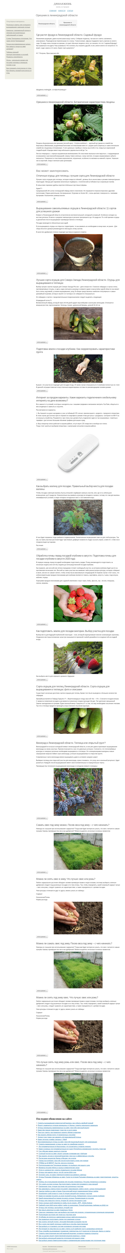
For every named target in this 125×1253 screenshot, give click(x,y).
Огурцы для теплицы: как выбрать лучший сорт (56, 1207)
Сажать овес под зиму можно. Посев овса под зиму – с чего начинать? (72, 824)
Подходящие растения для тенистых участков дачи (57, 1214)
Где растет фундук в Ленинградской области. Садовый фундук (68, 34)
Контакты (45, 1246)
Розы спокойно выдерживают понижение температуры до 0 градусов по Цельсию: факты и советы (74, 1231)
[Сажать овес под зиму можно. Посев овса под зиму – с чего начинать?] (78, 851)
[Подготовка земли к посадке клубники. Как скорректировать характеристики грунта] (78, 368)
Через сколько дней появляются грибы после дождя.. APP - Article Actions (65, 1203)
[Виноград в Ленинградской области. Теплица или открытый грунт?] (78, 792)
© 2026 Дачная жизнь (12, 1246)
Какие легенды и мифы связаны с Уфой (52, 1139)
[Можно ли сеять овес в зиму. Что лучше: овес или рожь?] (78, 918)
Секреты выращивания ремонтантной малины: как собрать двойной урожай (65, 1123)
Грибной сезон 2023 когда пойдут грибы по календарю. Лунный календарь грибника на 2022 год (73, 1205)
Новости (61, 10)
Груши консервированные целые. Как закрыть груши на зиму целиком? (18, 46)
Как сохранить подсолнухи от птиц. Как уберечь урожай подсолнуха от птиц (19, 70)
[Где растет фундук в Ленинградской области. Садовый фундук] (78, 70)
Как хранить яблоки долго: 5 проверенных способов (56, 1135)
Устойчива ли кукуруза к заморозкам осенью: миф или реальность (62, 1217)
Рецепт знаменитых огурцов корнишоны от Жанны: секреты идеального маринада (68, 1125)
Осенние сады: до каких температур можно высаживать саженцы (62, 1175)
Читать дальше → (42, 95)
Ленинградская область (46, 24)
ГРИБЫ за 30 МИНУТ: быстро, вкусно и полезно (56, 1163)
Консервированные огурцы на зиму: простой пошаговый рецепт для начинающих (67, 1142)
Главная (52, 10)
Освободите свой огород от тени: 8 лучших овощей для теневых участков (65, 1193)
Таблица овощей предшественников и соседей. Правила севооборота (17, 54)
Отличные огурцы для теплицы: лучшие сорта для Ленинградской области (75, 175)
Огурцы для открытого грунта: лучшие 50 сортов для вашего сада (62, 1200)
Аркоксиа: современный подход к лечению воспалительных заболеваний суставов (18, 33)
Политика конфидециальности (50, 1248)
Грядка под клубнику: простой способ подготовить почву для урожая (63, 1160)
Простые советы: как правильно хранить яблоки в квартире (59, 1132)
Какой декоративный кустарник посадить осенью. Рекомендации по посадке (66, 1198)
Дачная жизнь (62, 3)
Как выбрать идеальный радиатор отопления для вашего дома (61, 1238)
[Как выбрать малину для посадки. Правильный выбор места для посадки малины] (78, 517)
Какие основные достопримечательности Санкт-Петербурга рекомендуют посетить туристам (72, 1149)
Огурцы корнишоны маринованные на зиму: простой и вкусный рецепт (63, 1128)
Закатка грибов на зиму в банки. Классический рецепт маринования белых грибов (68, 1191)
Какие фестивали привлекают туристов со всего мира (57, 1130)
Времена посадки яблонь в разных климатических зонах (59, 1167)
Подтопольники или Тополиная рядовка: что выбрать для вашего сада (64, 1165)
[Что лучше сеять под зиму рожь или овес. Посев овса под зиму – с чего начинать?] (78, 1091)
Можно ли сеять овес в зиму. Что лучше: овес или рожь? (65, 878)
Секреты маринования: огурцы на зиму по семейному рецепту (61, 1144)
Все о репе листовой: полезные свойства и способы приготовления (63, 1224)
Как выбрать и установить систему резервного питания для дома (62, 1226)
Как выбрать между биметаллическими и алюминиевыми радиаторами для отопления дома (72, 1240)
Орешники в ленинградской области (67, 23)
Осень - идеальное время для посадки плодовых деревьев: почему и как (17, 62)
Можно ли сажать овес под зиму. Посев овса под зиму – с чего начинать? (74, 943)
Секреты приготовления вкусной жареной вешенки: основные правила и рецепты (68, 1233)
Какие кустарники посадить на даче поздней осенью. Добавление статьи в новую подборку (72, 1196)
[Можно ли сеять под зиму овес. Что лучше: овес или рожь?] (78, 1036)
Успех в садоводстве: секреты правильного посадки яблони (60, 1170)
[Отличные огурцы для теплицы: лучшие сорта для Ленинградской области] (78, 198)
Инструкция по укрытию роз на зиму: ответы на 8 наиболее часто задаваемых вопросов (71, 1229)
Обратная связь (82, 1246)
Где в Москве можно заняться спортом (53, 1151)
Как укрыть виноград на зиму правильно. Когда (56, 1210)
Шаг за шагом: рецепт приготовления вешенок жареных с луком (62, 1236)
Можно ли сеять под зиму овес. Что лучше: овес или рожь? (67, 997)
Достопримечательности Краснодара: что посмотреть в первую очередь (65, 1146)
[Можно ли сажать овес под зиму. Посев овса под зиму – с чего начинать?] (78, 970)
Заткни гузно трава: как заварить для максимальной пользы (59, 1137)
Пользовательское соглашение (55, 1246)
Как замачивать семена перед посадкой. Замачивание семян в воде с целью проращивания (72, 1189)
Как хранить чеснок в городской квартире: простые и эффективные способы (66, 1156)
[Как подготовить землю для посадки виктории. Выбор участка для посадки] (78, 658)
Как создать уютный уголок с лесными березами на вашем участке (63, 1222)
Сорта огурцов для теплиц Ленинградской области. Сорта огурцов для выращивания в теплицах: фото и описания (72, 688)
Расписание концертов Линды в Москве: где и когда (57, 1158)
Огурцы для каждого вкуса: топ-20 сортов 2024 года (57, 1172)
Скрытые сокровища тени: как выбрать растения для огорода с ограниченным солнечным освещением (76, 1212)
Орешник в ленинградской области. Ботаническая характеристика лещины (75, 102)
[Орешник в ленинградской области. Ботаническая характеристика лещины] (78, 122)
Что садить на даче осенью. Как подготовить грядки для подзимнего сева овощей (68, 1184)
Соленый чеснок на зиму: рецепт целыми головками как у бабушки (63, 1153)
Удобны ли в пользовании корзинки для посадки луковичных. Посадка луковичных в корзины (72, 1182)
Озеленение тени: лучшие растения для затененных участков (61, 1186)
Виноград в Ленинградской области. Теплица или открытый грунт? (71, 742)
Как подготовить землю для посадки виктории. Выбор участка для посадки (75, 631)
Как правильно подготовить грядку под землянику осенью (59, 1219)
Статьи (70, 10)
